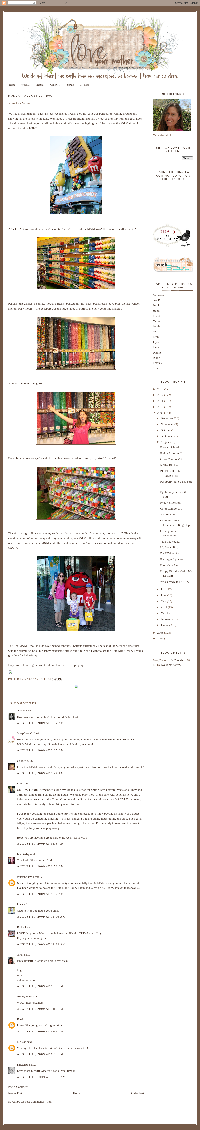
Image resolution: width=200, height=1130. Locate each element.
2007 (160, 638)
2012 (160, 395)
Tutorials (69, 84)
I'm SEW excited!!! (171, 553)
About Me (26, 84)
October (166, 430)
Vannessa (158, 294)
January (166, 625)
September (167, 436)
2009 (160, 412)
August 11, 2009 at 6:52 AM (40, 866)
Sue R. (157, 300)
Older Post (137, 1093)
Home (12, 84)
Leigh (156, 326)
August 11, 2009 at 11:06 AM (41, 916)
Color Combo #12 (171, 459)
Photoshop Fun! (169, 565)
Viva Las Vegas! (19, 103)
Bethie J (157, 362)
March (165, 613)
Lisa (19, 783)
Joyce (156, 342)
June (164, 595)
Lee (19, 904)
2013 (160, 389)
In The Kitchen (169, 465)
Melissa (21, 1041)
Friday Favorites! (170, 502)
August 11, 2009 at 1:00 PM (40, 986)
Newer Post (15, 1093)
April (164, 607)
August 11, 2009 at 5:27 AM (40, 773)
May (164, 601)
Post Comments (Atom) (39, 1101)
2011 (160, 401)
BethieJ (21, 927)
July (164, 589)
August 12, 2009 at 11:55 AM (41, 1077)
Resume (40, 84)
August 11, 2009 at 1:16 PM (40, 1008)
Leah (156, 336)
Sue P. (156, 305)
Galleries (55, 84)
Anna (156, 368)
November (167, 424)
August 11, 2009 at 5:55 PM (40, 1031)
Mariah (157, 321)
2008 (160, 632)
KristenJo (23, 1064)
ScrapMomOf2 (26, 733)
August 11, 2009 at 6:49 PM (40, 1054)
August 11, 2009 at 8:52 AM (40, 894)
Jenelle (21, 710)
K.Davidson (179, 660)
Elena (156, 347)
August (165, 442)
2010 (160, 407)
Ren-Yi (157, 315)
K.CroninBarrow (171, 664)
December (167, 418)
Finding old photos (171, 559)
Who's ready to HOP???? (175, 581)
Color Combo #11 (171, 508)
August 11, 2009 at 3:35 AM (40, 750)
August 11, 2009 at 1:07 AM (40, 723)
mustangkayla (25, 876)
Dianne (157, 352)
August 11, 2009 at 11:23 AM (41, 944)
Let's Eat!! (85, 84)
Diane (156, 357)
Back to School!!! (171, 447)
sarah (20, 954)
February (166, 619)
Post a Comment (18, 1086)
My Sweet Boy (169, 547)
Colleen (21, 760)
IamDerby (23, 854)
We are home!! (169, 514)
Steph (156, 310)
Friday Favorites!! (171, 453)
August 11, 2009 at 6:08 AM (40, 843)
